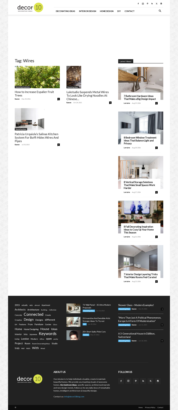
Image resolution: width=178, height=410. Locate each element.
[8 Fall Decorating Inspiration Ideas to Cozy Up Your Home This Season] (140, 217)
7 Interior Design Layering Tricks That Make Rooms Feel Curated (141, 276)
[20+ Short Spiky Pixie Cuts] (73, 335)
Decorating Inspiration (23, 87)
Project (19, 343)
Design (29, 319)
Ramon (17, 99)
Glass (55, 324)
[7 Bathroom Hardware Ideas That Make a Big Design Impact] (140, 83)
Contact (129, 11)
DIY (119, 11)
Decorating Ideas (65, 11)
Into (26, 334)
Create (48, 315)
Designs (39, 319)
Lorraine (127, 103)
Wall (22, 348)
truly (17, 348)
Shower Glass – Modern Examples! (136, 305)
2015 (17, 305)
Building (44, 310)
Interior (18, 334)
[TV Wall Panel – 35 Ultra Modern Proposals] (73, 308)
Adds (31, 305)
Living (17, 339)
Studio (55, 343)
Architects (20, 309)
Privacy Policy (150, 407)
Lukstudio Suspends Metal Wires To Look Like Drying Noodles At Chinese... (87, 95)
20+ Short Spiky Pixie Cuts (94, 331)
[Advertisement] (89, 35)
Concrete (18, 315)
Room (27, 343)
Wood (43, 348)
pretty (56, 339)
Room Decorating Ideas (41, 344)
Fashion (85, 335)
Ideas (54, 329)
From (30, 324)
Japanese (33, 334)
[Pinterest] (147, 4)
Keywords (47, 333)
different (50, 319)
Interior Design (87, 11)
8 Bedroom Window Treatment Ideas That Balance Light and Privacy (140, 140)
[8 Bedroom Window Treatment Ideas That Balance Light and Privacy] (140, 128)
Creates (18, 320)
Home (18, 328)
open (49, 338)
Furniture (38, 324)
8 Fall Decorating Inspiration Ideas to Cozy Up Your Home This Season (139, 229)
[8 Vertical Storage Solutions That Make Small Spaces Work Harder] (140, 172)
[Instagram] (143, 4)
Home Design (106, 11)
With (35, 347)
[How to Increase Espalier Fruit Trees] (37, 77)
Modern (34, 339)
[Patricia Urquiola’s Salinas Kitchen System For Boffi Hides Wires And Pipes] (37, 119)
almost (37, 305)
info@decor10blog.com (74, 396)
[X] (156, 4)
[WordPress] (161, 4)
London (25, 338)
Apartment (46, 305)
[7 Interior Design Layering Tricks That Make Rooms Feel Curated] (140, 261)
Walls (28, 348)
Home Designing (31, 329)
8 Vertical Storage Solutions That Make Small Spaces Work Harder (139, 185)
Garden (48, 324)
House (44, 328)
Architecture (33, 309)
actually (25, 305)
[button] (160, 11)
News (141, 407)
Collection (52, 310)
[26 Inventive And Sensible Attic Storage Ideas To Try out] (73, 322)
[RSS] (152, 4)
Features (22, 324)
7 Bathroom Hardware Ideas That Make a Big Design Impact (140, 97)
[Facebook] (138, 4)
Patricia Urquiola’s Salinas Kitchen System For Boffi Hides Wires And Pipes (37, 137)
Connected (33, 314)
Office (42, 339)
